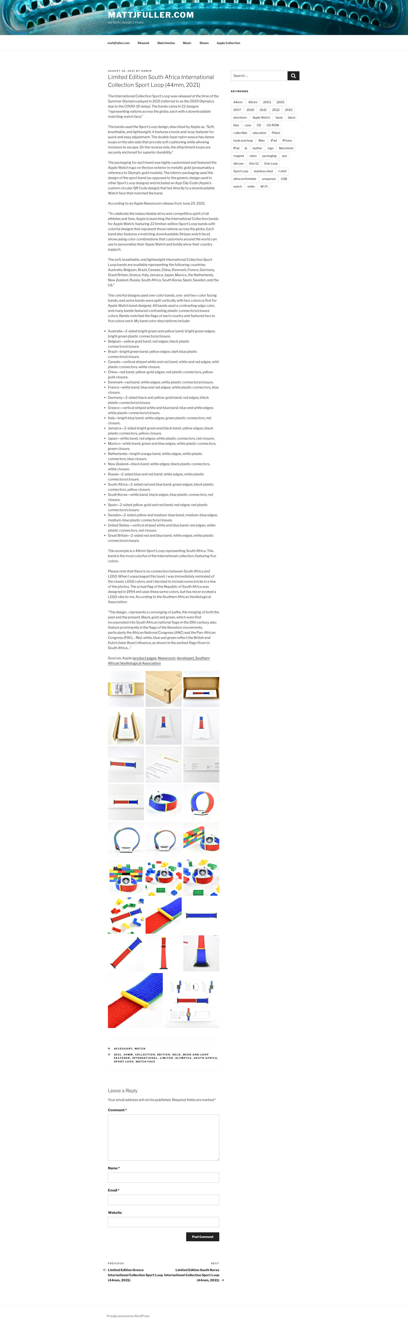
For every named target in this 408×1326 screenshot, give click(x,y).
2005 (280, 102)
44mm (128, 1054)
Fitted (276, 133)
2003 (267, 102)
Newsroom (167, 658)
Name (114, 1168)
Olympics (183, 1057)
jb (246, 148)
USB (284, 179)
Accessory (123, 1048)
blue (236, 125)
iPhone (287, 140)
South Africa (206, 1057)
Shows (204, 43)
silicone (238, 163)
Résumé (143, 43)
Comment (117, 1110)
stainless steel (263, 171)
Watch (140, 1048)
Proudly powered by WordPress (128, 1316)
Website (115, 1213)
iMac (261, 140)
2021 (118, 1054)
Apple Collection (228, 43)
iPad (274, 140)
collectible (240, 133)
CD (259, 125)
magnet (238, 156)
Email (113, 1190)
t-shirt (282, 171)
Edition (163, 1054)
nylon (253, 156)
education (259, 133)
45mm (253, 102)
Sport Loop (124, 1061)
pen (284, 156)
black (291, 117)
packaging (269, 156)
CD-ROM (272, 125)
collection (145, 1054)
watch (237, 186)
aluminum (240, 117)
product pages (145, 658)
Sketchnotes (166, 43)
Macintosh (286, 148)
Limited (166, 1057)
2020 (250, 110)
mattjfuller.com (151, 15)
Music (187, 43)
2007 (237, 110)
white (251, 186)
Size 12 (254, 163)
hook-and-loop (243, 140)
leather (257, 148)
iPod (236, 148)
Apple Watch (261, 117)
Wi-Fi (264, 186)
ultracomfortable (244, 179)
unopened (268, 179)
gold (176, 1054)
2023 (288, 110)
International (145, 1057)
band (279, 117)
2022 (275, 110)
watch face (146, 1061)
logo (270, 148)
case (248, 125)
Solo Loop (271, 163)
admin (146, 70)
